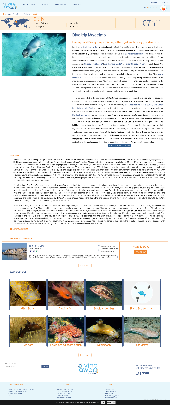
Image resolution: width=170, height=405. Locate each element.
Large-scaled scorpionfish (66, 345)
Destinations (28, 4)
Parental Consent (63, 396)
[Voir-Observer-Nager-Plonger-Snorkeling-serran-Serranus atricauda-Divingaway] (104, 293)
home (10, 14)
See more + (85, 265)
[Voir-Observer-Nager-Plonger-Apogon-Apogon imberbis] (66, 293)
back (5, 14)
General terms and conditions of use (21, 389)
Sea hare (28, 345)
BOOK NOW (141, 252)
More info (111, 402)
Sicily (27, 14)
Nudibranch (104, 345)
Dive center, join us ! (112, 396)
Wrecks (77, 4)
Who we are (109, 389)
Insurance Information (65, 398)
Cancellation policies (15, 393)
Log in (154, 2)
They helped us (110, 391)
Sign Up (164, 2)
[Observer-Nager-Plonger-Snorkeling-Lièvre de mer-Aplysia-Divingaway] (28, 330)
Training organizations (65, 389)
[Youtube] (147, 373)
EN (145, 7)
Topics (45, 4)
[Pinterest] (143, 373)
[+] (117, 257)
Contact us (109, 393)
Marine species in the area (119, 145)
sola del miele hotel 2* (113, 64)
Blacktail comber (104, 308)
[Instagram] (137, 373)
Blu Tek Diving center (81, 115)
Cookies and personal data (17, 391)
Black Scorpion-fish (142, 308)
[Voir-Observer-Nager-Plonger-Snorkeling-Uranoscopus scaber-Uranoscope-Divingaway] (142, 330)
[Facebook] (140, 373)
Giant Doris (28, 308)
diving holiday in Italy (89, 47)
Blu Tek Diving (36, 245)
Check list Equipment (64, 391)
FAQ (9, 396)
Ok (103, 402)
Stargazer (142, 345)
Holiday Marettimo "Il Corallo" (136, 64)
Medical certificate (63, 393)
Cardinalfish (66, 308)
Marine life (60, 4)
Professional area (111, 398)
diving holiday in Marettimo (133, 54)
